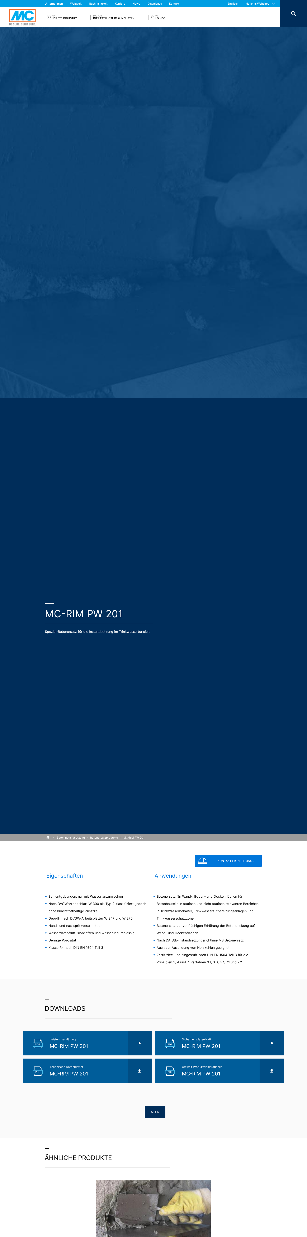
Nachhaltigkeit (98, 3)
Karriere (120, 3)
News (136, 3)
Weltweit (76, 3)
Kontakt (174, 3)
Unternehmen (54, 3)
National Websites (257, 3)
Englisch (233, 3)
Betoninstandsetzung (71, 837)
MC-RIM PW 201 (133, 837)
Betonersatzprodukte (104, 837)
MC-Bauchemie (22, 17)
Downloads (154, 3)
